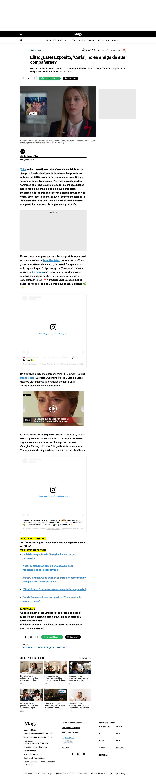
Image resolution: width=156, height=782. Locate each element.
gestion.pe (60, 774)
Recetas (119, 748)
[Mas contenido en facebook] (72, 753)
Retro (118, 741)
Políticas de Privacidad (71, 728)
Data (118, 733)
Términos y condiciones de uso (74, 723)
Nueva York (72, 40)
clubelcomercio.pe (45, 774)
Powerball (91, 40)
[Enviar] (21, 40)
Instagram (49, 647)
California (56, 40)
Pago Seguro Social (103, 40)
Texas (64, 40)
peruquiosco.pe (112, 774)
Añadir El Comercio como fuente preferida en (104, 50)
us (100, 733)
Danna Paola (61, 647)
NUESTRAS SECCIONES (107, 723)
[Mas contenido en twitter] (78, 753)
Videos (119, 726)
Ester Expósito (29, 647)
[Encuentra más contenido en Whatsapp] (34, 78)
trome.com (83, 774)
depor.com (71, 774)
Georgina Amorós (53, 364)
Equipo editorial (30, 730)
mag (123, 774)
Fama (101, 741)
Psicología (81, 40)
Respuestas (104, 726)
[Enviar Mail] (21, 156)
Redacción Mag (31, 156)
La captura (115, 40)
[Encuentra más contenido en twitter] (28, 78)
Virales (102, 748)
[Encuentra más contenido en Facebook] (23, 78)
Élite (40, 647)
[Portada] (30, 728)
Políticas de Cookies (70, 733)
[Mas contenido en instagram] (83, 753)
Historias (103, 755)
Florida (48, 40)
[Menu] (22, 33)
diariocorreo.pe (97, 774)
